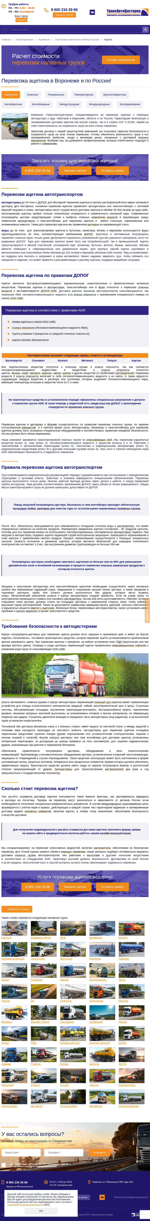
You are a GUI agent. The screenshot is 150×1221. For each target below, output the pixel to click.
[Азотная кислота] (102, 1033)
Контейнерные (41, 104)
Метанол (6, 1021)
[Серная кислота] (73, 1033)
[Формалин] (102, 928)
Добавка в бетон (41, 937)
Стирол (35, 1085)
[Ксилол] (131, 928)
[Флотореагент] (102, 970)
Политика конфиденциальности (131, 1197)
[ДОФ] (73, 928)
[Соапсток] (73, 991)
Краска (64, 979)
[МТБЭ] (131, 1033)
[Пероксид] (14, 1075)
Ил (32, 1000)
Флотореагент (97, 979)
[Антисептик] (102, 991)
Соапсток (65, 1000)
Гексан (123, 1021)
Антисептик (96, 1000)
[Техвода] (131, 949)
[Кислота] (14, 928)
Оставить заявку (112, 170)
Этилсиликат (9, 1106)
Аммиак (6, 1064)
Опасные (32, 94)
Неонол (94, 1085)
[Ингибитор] (102, 1097)
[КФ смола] (44, 1097)
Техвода (124, 958)
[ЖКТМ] (131, 1054)
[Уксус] (131, 970)
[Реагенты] (102, 949)
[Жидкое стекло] (44, 1012)
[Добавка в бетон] (44, 928)
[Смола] (14, 991)
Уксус (122, 979)
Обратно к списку (17, 909)
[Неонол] (102, 1075)
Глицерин (36, 979)
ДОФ (63, 937)
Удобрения (96, 1021)
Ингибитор (95, 1106)
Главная (6, 39)
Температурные (83, 94)
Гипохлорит (38, 958)
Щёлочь (94, 1064)
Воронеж (21, 20)
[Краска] (73, 970)
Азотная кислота (99, 1043)
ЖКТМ (122, 1064)
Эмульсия (66, 958)
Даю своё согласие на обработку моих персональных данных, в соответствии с (40, 1165)
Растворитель (127, 1085)
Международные (99, 104)
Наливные (44, 39)
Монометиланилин (12, 958)
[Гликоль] (44, 1054)
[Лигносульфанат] (131, 1097)
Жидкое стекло (40, 1021)
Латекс (64, 1064)
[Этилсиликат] (14, 1097)
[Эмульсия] (73, 949)
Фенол (5, 979)
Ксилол (123, 937)
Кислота (6, 937)
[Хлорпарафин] (73, 1097)
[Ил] (44, 991)
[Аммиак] (14, 1054)
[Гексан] (131, 1012)
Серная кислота (70, 1043)
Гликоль (36, 1064)
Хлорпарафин (68, 1106)
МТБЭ (122, 1043)
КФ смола (36, 1106)
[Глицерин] (44, 970)
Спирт (5, 1043)
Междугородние (69, 104)
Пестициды (67, 1021)
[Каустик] (131, 991)
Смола (5, 1000)
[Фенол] (14, 970)
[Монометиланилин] (14, 949)
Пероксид (7, 1085)
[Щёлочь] (102, 1054)
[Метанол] (14, 1012)
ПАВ (33, 1043)
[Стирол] (44, 1075)
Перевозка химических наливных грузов (77, 39)
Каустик (123, 1000)
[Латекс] (73, 1054)
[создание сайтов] (133, 1214)
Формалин (95, 937)
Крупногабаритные (114, 94)
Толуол (64, 1085)
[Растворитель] (131, 1075)
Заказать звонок (64, 15)
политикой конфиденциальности (40, 1166)
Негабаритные (13, 104)
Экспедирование (130, 104)
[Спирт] (14, 1033)
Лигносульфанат (129, 1106)
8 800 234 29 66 (64, 9)
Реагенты (95, 958)
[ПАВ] (44, 1033)
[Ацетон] (15, 126)
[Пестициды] (73, 1012)
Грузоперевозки (24, 39)
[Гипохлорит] (44, 949)
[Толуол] (73, 1075)
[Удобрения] (102, 1012)
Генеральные (56, 94)
